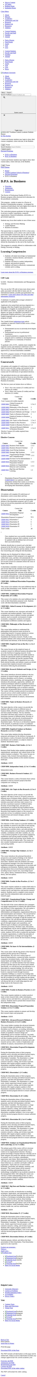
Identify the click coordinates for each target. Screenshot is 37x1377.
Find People (9, 42)
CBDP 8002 (5, 407)
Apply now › (5, 1251)
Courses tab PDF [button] (6, 1366)
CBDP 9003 (5, 420)
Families (7, 35)
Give (6, 47)
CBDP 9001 (5, 448)
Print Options (5, 167)
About (7, 15)
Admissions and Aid (11, 20)
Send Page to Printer (7, 1343)
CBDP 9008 (5, 459)
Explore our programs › (8, 1247)
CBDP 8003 (5, 409)
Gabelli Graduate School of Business (17, 172)
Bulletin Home (9, 6)
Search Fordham (6, 95)
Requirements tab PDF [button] (8, 1364)
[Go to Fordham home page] (6, 1253)
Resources (8, 26)
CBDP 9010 (5, 462)
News (7, 69)
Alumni (7, 37)
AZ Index (8, 4)
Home (7, 171)
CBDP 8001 (5, 404)
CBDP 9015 (5, 524)
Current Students (10, 31)
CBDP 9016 (5, 466)
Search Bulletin (6, 147)
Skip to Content (10, 2)
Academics (8, 18)
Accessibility (9, 1294)
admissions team (19, 321)
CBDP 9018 (5, 526)
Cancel (3, 1375)
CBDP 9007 (5, 455)
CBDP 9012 (5, 514)
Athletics (8, 28)
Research (8, 22)
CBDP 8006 (5, 417)
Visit (6, 46)
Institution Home (10, 8)
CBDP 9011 (5, 428)
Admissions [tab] (9, 188)
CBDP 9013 (5, 519)
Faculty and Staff (10, 33)
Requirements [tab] (9, 190)
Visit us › (4, 1249)
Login (3, 145)
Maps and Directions (11, 1306)
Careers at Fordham (11, 1291)
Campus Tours (9, 1304)
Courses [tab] (7, 192)
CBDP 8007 (5, 445)
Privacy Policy (9, 1296)
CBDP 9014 (5, 522)
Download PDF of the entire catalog (12, 1368)
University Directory (11, 1289)
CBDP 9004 (5, 450)
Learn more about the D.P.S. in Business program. (17, 272)
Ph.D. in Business (11, 156)
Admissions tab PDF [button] (7, 1363)
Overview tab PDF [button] (7, 1361)
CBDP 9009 (5, 425)
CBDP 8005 (5, 414)
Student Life (9, 24)
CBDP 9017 (5, 470)
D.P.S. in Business (11, 154)
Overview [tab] (8, 186)
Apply (7, 44)
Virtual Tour (9, 1308)
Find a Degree (9, 40)
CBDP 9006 (5, 423)
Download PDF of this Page (10, 1350)
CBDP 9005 (5, 452)
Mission (7, 17)
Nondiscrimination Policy (13, 1292)
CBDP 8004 (5, 412)
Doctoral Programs (7, 151)
